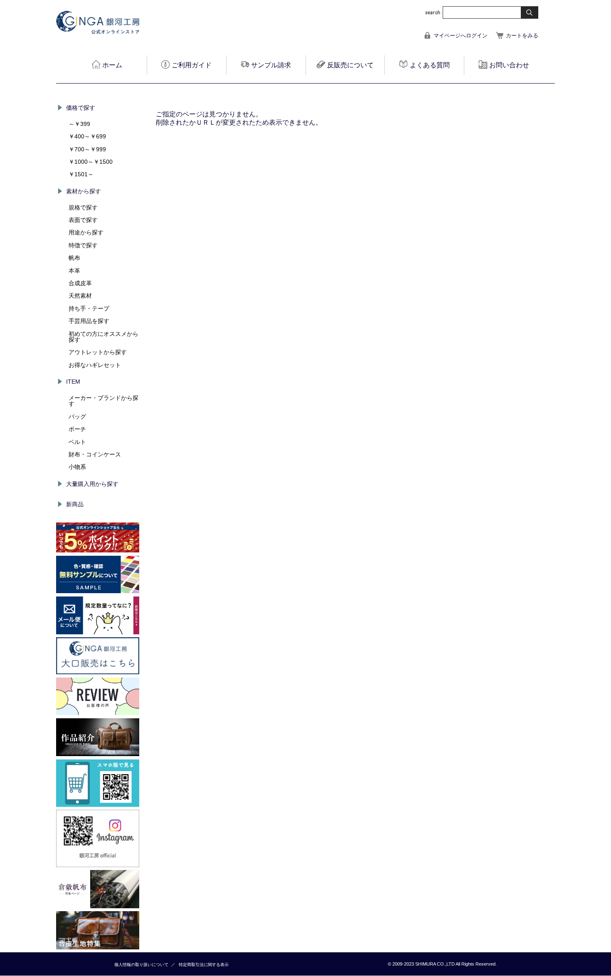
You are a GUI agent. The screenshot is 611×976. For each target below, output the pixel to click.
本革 (74, 270)
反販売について (350, 65)
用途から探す (86, 232)
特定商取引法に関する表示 (204, 964)
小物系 (77, 466)
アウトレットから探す (98, 352)
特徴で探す (83, 245)
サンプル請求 (271, 65)
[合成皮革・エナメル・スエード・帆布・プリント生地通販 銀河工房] (97, 31)
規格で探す (83, 207)
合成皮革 (80, 283)
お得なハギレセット (95, 365)
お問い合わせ (509, 65)
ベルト (77, 442)
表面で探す (83, 220)
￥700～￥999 (87, 149)
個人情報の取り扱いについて (141, 964)
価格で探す (80, 107)
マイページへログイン (461, 35)
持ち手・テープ (89, 308)
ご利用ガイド (192, 65)
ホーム (112, 65)
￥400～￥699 (87, 136)
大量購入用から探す (92, 484)
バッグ (77, 416)
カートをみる (522, 35)
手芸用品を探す (89, 321)
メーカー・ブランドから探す (103, 400)
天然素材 (80, 295)
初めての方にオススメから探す (103, 336)
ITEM (73, 381)
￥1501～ (81, 174)
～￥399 (79, 124)
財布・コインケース (95, 454)
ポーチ (77, 429)
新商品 (75, 504)
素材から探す (83, 191)
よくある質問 (430, 65)
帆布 (74, 257)
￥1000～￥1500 (91, 161)
